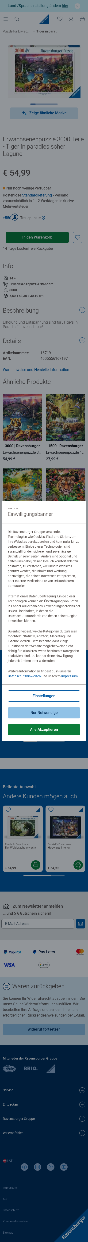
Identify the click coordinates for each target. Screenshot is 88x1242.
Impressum (69, 676)
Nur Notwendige (44, 712)
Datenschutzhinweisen (24, 676)
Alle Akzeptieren (44, 729)
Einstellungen (44, 696)
